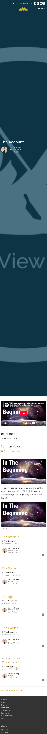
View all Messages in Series (12, 690)
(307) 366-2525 (26, 3)
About (4, 702)
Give (3, 718)
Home (4, 700)
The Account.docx (12, 451)
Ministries (5, 708)
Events (4, 705)
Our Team (5, 732)
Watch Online (7, 716)
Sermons (5, 713)
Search (14, 3)
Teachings (5, 710)
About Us (5, 730)
